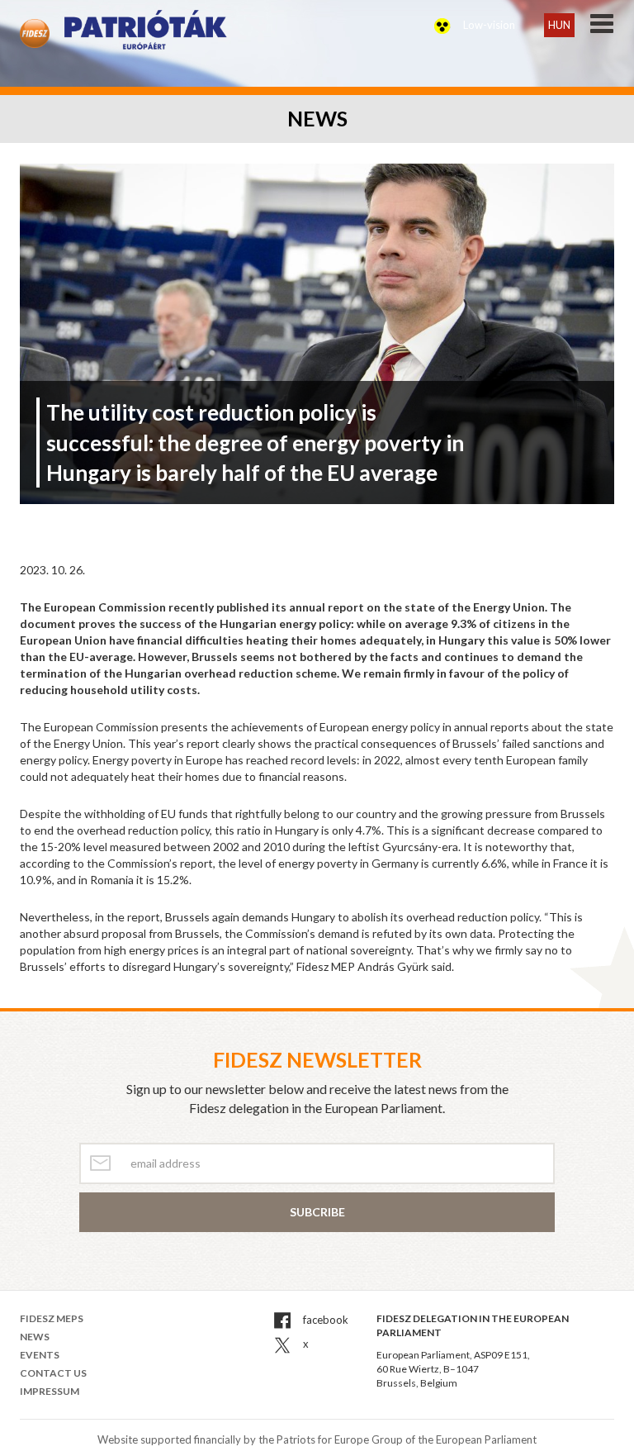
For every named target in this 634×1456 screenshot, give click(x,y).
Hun (559, 24)
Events (39, 1355)
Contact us (53, 1373)
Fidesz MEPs (51, 1318)
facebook (324, 1319)
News (35, 1336)
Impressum (49, 1391)
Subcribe (317, 1212)
